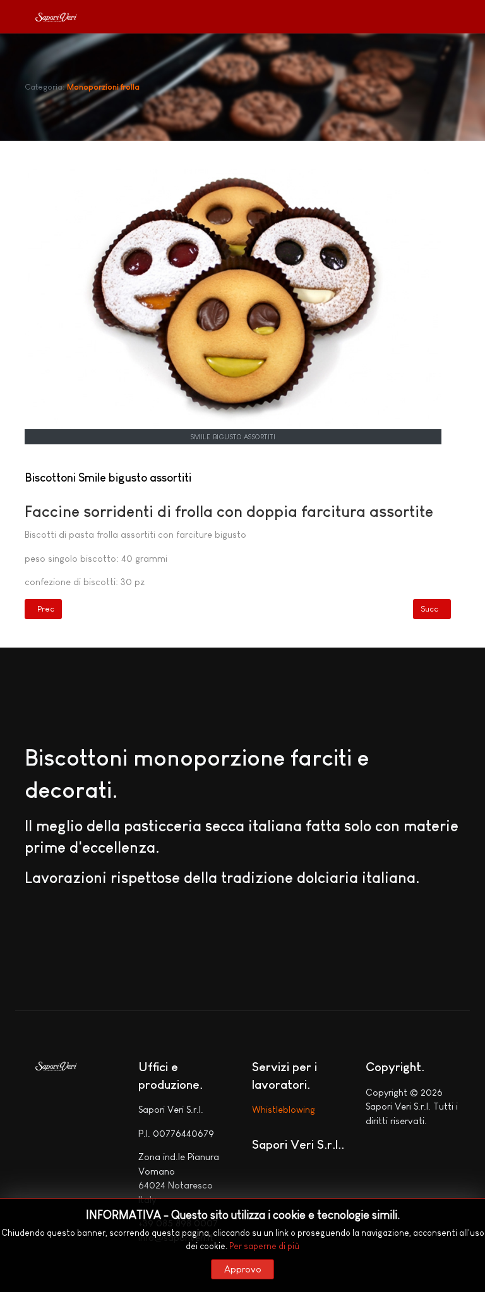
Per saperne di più (264, 1246)
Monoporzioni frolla (103, 87)
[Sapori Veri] (56, 19)
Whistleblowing (283, 1109)
